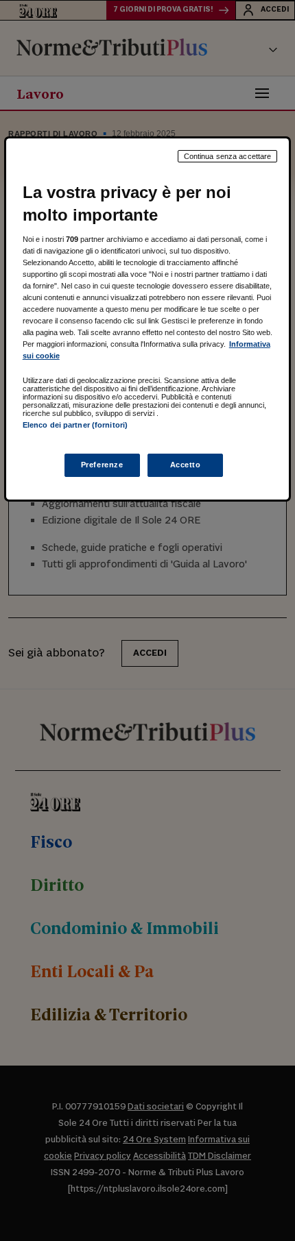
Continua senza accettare (228, 156)
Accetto (185, 464)
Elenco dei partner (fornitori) (75, 425)
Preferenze (102, 464)
